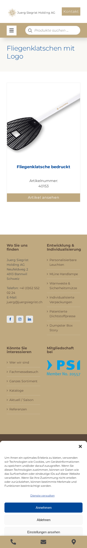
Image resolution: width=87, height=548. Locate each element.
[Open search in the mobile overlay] (53, 30)
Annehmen (44, 507)
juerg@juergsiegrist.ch (24, 302)
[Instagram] (19, 319)
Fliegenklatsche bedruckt (43, 166)
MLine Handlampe (64, 274)
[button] (80, 446)
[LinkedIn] (29, 319)
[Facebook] (10, 319)
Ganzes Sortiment (23, 381)
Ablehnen (43, 520)
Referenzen (18, 409)
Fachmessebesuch (23, 372)
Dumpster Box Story (61, 327)
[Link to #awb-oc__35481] (12, 30)
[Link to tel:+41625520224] (13, 542)
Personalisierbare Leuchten (63, 262)
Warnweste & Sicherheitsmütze (63, 285)
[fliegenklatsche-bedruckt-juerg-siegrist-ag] (43, 84)
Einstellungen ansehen (43, 532)
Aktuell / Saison (21, 400)
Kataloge (16, 391)
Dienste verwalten (42, 495)
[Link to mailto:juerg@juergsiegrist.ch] (43, 542)
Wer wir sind (19, 362)
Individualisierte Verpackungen (62, 299)
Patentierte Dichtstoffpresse (62, 313)
